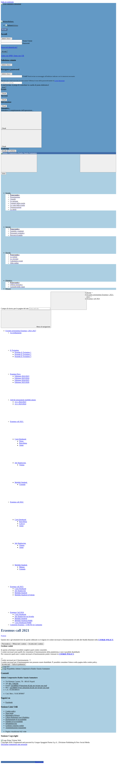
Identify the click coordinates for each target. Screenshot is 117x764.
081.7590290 (13, 684)
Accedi (4, 29)
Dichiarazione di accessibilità (15, 719)
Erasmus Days (15, 374)
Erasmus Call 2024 (17, 612)
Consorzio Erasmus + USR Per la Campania (26, 625)
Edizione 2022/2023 (22, 376)
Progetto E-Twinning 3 (23, 356)
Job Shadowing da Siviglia (24, 616)
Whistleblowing (11, 724)
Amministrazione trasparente (15, 728)
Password (26, 43)
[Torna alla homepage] (58, 153)
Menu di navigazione (43, 327)
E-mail (25, 76)
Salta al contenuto (7, 2)
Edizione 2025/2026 (22, 382)
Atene (21, 445)
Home (89, 293)
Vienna (21, 465)
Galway (22, 524)
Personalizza (6, 644)
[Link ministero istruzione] (11, 4)
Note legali (9, 713)
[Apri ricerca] (98, 163)
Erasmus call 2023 (17, 587)
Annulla (4, 151)
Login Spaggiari (60, 81)
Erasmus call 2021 (17, 421)
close (3, 173)
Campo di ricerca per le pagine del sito (15, 308)
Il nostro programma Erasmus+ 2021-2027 (20, 331)
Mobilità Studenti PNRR (23, 621)
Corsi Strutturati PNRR (23, 623)
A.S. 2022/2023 (20, 402)
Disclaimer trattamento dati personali (14, 744)
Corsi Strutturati (21, 439)
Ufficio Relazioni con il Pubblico (17, 717)
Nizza (21, 441)
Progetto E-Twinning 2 (23, 354)
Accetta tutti (36, 644)
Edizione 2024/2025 (22, 380)
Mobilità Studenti (21, 482)
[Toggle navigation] (19, 163)
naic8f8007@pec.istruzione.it (29, 688)
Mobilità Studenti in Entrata (25, 595)
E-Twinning (14, 350)
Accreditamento (15, 333)
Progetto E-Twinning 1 (23, 352)
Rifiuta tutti (19, 644)
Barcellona (23, 443)
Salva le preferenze (18, 664)
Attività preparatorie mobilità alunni (23, 400)
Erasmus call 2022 (17, 502)
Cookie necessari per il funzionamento (15, 660)
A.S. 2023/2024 (20, 404)
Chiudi (4, 93)
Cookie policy (10, 711)
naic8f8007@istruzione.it (29, 686)
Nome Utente (27, 41)
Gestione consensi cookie (14, 726)
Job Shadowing (20, 463)
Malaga (22, 567)
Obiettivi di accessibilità (14, 721)
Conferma (12, 151)
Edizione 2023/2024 (22, 378)
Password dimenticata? (9, 47)
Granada (22, 484)
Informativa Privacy (12, 715)
